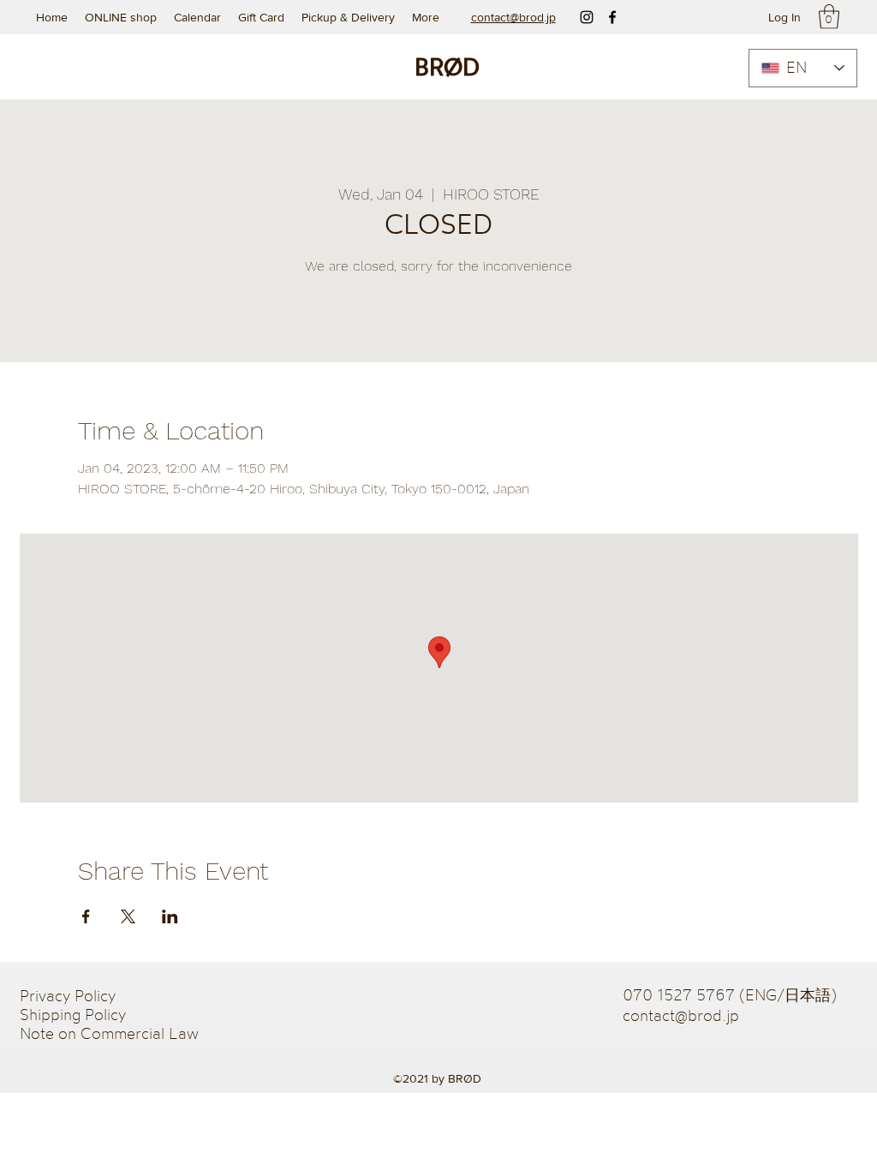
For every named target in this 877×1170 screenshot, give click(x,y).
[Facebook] (612, 17)
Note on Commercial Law (109, 1033)
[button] (829, 16)
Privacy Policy (70, 995)
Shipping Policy (73, 1014)
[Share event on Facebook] (86, 916)
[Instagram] (586, 17)
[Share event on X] (128, 916)
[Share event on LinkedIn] (170, 916)
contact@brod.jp (681, 1015)
